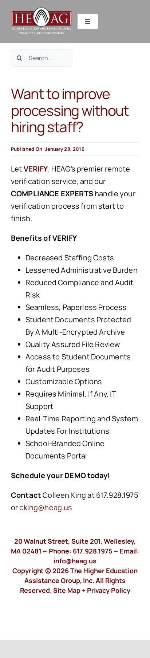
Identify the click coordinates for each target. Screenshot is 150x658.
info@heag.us (75, 560)
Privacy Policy (108, 590)
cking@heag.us (45, 507)
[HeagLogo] (41, 11)
